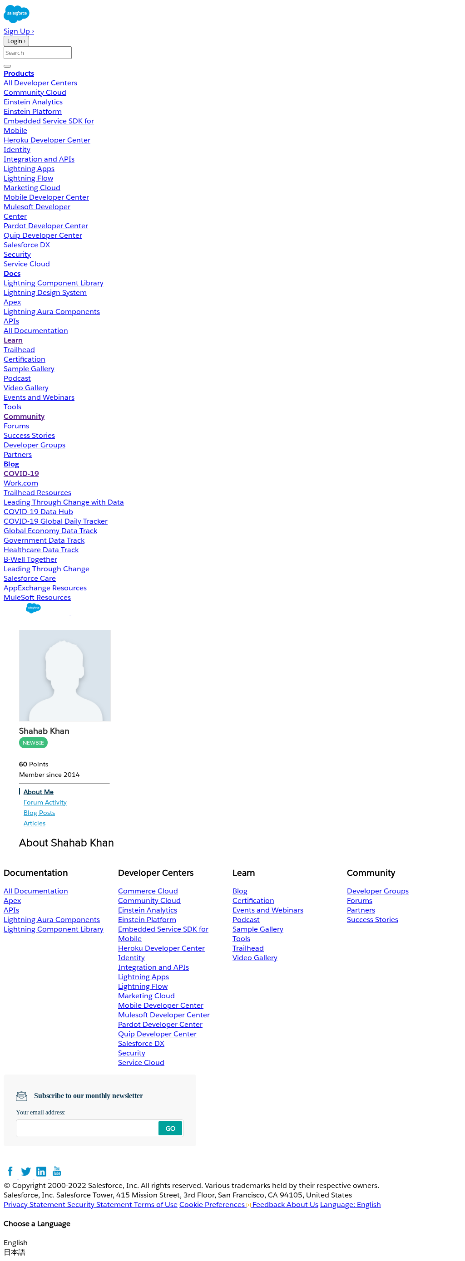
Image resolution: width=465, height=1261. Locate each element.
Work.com (21, 483)
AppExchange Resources (45, 588)
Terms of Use (156, 1204)
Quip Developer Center (43, 235)
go (170, 1128)
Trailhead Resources (37, 492)
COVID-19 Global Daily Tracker (56, 521)
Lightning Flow (28, 178)
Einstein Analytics (33, 102)
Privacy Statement (35, 1204)
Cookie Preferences (213, 1204)
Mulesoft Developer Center (164, 1015)
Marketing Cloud (32, 187)
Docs (12, 273)
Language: (350, 1204)
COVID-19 (21, 473)
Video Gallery (26, 388)
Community (24, 416)
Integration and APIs (39, 159)
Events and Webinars (39, 397)
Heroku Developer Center (47, 140)
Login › (16, 41)
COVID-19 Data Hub (38, 511)
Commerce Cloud (148, 891)
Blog (11, 464)
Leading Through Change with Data (64, 502)
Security (17, 254)
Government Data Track (44, 540)
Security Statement (100, 1204)
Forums (16, 426)
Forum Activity (45, 802)
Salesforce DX (27, 245)
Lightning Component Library (54, 283)
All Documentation (36, 330)
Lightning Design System (45, 292)
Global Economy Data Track (50, 530)
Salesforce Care (30, 578)
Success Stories (29, 435)
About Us (302, 1204)
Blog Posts (39, 813)
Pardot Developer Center (46, 226)
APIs (11, 321)
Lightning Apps (29, 168)
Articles (34, 823)
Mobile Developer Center (46, 197)
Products (19, 73)
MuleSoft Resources (37, 597)
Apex (12, 302)
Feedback (269, 1204)
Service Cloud (27, 264)
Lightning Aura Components (52, 311)
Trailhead (19, 349)
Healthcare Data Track (41, 549)
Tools (12, 407)
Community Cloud (35, 92)
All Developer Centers (40, 83)
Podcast (17, 378)
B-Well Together (30, 559)
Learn (13, 340)
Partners (18, 454)
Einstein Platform (33, 111)
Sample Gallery (29, 368)
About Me (39, 792)
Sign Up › (19, 31)
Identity (17, 149)
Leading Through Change (46, 569)
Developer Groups (34, 445)
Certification (24, 359)
